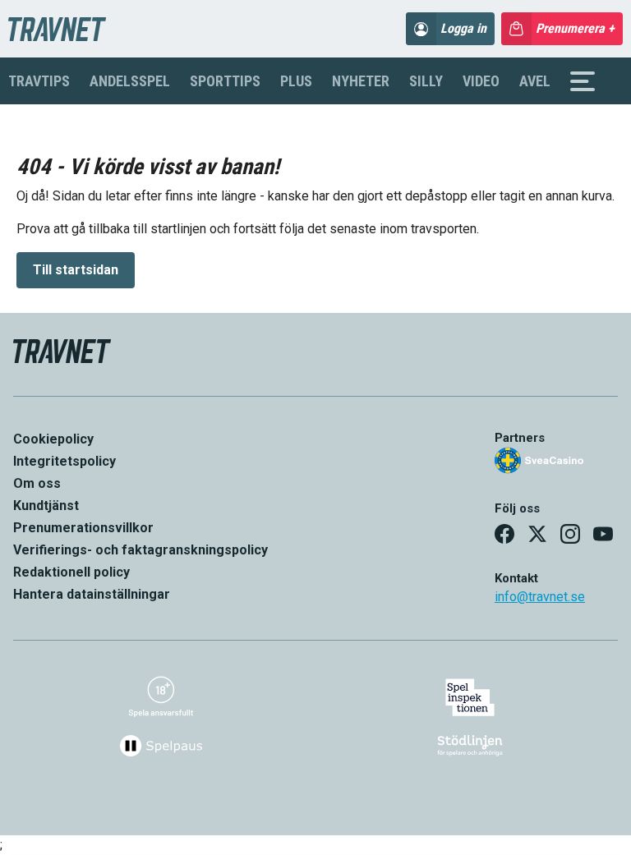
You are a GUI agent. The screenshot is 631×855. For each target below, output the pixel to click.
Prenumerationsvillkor (83, 528)
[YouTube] (603, 534)
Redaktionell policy (71, 572)
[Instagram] (570, 534)
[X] (537, 534)
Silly (426, 81)
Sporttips (225, 81)
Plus (296, 81)
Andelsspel (130, 81)
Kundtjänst (46, 505)
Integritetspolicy (64, 461)
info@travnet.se (540, 596)
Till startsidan (75, 270)
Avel (534, 81)
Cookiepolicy (53, 439)
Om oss (37, 483)
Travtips (39, 81)
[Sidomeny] (582, 81)
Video (481, 81)
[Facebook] (504, 534)
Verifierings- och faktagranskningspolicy (140, 550)
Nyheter (360, 81)
